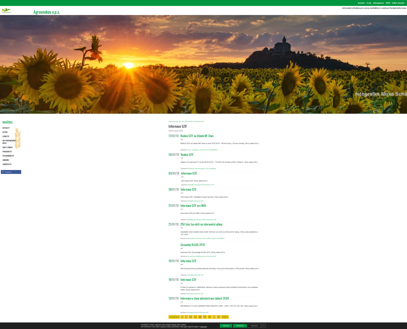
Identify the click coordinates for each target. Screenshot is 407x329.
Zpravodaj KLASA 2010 (192, 244)
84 (191, 317)
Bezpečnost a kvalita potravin (197, 256)
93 (219, 317)
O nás (369, 3)
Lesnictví (6, 136)
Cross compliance (193, 150)
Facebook (8, 172)
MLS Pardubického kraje (9, 141)
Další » (225, 317)
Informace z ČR (203, 168)
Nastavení (254, 326)
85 (195, 317)
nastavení (203, 327)
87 (205, 317)
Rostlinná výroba (211, 238)
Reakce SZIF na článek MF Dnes (197, 136)
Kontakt (361, 3)
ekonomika (191, 238)
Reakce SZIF (187, 154)
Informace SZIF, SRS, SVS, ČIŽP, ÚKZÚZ (181, 121)
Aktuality (6, 128)
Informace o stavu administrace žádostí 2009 (204, 298)
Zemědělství (7, 164)
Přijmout (226, 326)
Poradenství (7, 151)
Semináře (6, 160)
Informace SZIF (198, 121)
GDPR (388, 3)
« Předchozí (174, 317)
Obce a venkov (8, 147)
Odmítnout (240, 326)
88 (210, 317)
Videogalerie (378, 3)
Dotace (5, 132)
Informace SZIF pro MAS (193, 205)
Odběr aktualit (398, 3)
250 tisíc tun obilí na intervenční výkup (201, 224)
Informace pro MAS (200, 220)
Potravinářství (8, 156)
